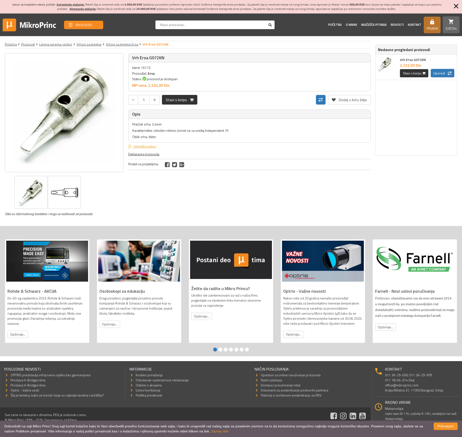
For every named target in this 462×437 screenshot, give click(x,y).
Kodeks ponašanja (149, 374)
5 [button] (236, 349)
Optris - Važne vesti (25, 390)
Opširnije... (18, 334)
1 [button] (215, 349)
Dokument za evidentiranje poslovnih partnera (294, 390)
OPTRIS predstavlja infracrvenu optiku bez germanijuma (50, 374)
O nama (351, 24)
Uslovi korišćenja (148, 390)
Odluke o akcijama (149, 385)
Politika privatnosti (149, 395)
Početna (335, 24)
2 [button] (220, 349)
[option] (64, 112)
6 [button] (242, 349)
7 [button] (247, 349)
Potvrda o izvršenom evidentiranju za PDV (291, 395)
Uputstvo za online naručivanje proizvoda (291, 374)
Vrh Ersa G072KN (413, 59)
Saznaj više (219, 431)
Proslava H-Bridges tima (28, 380)
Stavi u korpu (178, 100)
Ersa (151, 73)
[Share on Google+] (181, 164)
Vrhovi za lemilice (89, 44)
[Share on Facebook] (167, 164)
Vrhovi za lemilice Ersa (122, 44)
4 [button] (231, 349)
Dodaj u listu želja (349, 99)
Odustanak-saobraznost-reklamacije (162, 380)
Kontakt (414, 24)
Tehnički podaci (144, 146)
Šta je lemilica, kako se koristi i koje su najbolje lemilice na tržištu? (57, 395)
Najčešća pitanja (374, 24)
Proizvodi (28, 44)
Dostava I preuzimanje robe (281, 385)
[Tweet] (174, 164)
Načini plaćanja (271, 380)
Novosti (397, 24)
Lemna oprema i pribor (55, 44)
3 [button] (226, 349)
